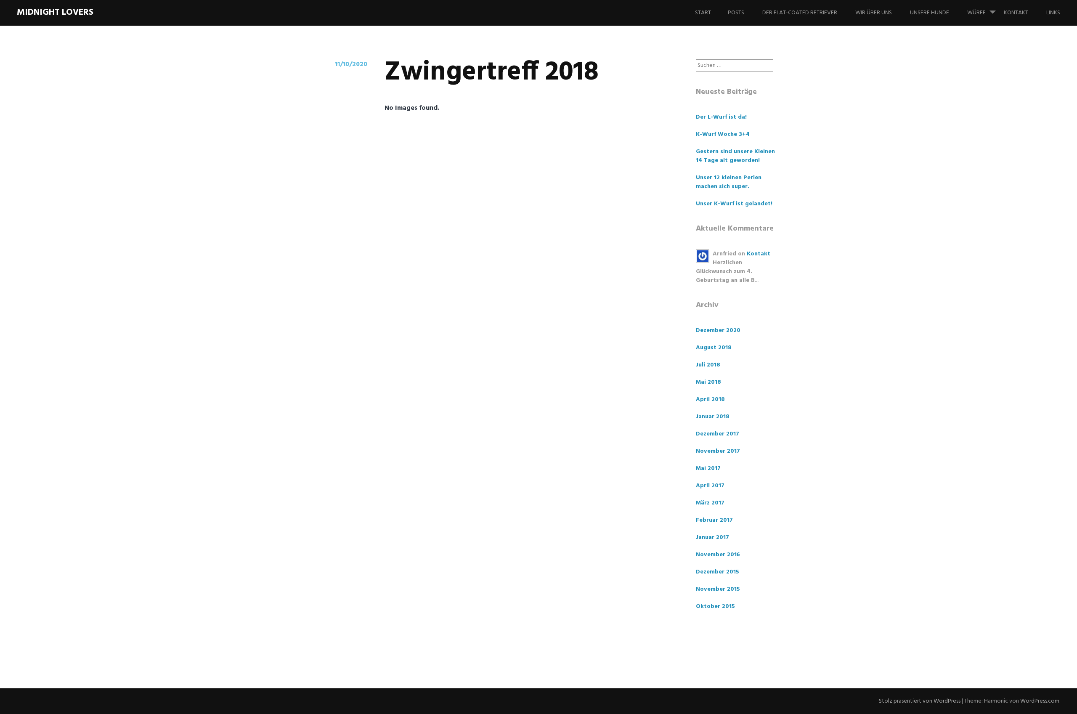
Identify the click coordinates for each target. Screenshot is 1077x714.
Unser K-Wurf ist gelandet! (734, 204)
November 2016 (718, 555)
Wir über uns (873, 13)
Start (703, 13)
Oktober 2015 (715, 606)
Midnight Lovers (55, 12)
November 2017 (718, 451)
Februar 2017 (714, 520)
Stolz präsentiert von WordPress (919, 701)
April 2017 (710, 486)
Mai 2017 (708, 468)
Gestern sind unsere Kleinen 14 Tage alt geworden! (735, 156)
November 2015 (718, 589)
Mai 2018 (708, 382)
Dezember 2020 (718, 330)
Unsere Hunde (929, 13)
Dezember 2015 (717, 572)
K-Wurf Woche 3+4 (723, 134)
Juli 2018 (708, 365)
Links (1053, 13)
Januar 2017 (712, 537)
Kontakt (1016, 13)
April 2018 (710, 399)
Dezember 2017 (717, 434)
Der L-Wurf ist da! (721, 117)
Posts (736, 13)
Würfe (976, 13)
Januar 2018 (712, 417)
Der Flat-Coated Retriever (799, 13)
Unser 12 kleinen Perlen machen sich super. (728, 182)
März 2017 (710, 503)
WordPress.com (1039, 701)
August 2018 (714, 348)
